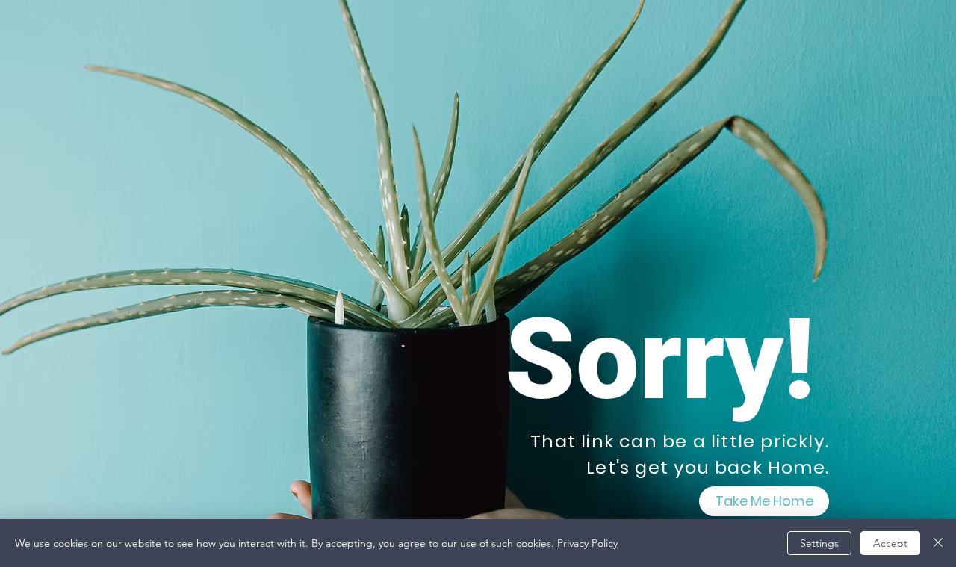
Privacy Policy (587, 543)
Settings (819, 543)
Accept (890, 543)
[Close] (938, 543)
